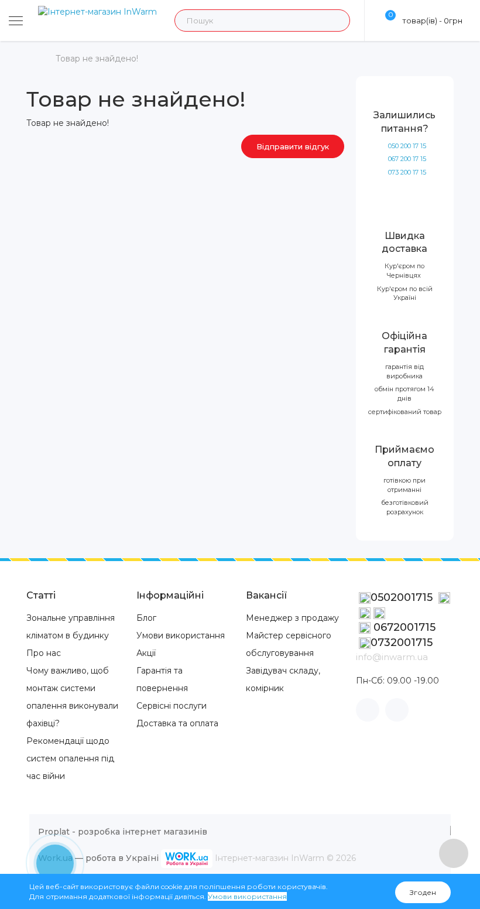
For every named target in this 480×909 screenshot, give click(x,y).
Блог (146, 618)
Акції (146, 653)
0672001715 (403, 627)
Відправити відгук (292, 146)
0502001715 (403, 597)
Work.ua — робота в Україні (98, 858)
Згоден (423, 892)
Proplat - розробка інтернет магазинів (122, 831)
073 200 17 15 (407, 172)
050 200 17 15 (407, 146)
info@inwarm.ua (392, 656)
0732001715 (402, 642)
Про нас (43, 653)
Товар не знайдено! (97, 58)
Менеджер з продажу (292, 618)
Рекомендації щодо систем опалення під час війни (70, 758)
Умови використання (180, 635)
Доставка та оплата (177, 723)
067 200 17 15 (407, 159)
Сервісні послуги (171, 705)
